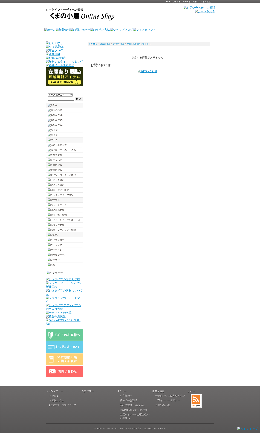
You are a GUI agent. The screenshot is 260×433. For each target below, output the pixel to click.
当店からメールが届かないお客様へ (135, 416)
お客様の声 (126, 395)
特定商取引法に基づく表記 (170, 395)
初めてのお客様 (128, 400)
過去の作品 (105, 44)
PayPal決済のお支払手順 (134, 409)
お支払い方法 (56, 400)
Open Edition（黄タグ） (139, 44)
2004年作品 (119, 44)
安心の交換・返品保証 (132, 405)
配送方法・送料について (62, 405)
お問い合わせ (162, 405)
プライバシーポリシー (167, 400)
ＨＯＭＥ (93, 44)
